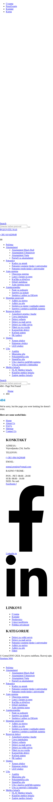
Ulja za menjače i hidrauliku (25, 364)
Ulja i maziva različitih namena (26, 362)
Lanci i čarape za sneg (22, 276)
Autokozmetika (13, 287)
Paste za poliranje (20, 290)
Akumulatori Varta (20, 255)
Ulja (8, 348)
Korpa (9, 11)
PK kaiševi (17, 335)
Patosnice (10, 260)
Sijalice (9, 338)
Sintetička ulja (18, 359)
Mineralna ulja (18, 354)
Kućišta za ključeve (21, 279)
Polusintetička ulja (20, 356)
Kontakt (9, 9)
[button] (3, 223)
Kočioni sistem (19, 332)
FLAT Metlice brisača (22, 370)
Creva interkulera (20, 316)
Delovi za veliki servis (22, 324)
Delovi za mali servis (21, 322)
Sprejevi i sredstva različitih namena (28, 308)
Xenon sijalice (18, 340)
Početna (9, 244)
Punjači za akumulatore (22, 258)
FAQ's (9, 426)
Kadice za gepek (19, 263)
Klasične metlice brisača (23, 372)
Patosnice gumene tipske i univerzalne (29, 266)
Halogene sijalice (20, 343)
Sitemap (9, 428)
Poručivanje (11, 6)
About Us (10, 423)
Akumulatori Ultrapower (23, 252)
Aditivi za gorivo (20, 300)
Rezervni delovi (13, 311)
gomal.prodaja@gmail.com (18, 466)
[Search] (29, 227)
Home (9, 420)
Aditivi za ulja (18, 303)
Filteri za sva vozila (21, 327)
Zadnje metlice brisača (22, 375)
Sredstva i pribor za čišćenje (25, 295)
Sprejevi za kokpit (20, 292)
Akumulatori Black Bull (23, 250)
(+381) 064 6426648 (15, 457)
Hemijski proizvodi (15, 298)
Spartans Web (6, 658)
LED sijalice (17, 346)
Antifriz (15, 351)
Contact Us (11, 431)
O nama (9, 3)
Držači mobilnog (19, 282)
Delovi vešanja (19, 319)
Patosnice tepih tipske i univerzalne (28, 268)
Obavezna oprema (20, 274)
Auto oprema (12, 271)
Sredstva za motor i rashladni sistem (28, 306)
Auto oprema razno (21, 284)
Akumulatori (12, 247)
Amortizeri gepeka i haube (24, 314)
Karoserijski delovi (20, 330)
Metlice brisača (13, 367)
